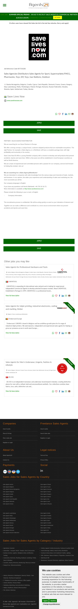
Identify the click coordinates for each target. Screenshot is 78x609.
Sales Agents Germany (46, 489)
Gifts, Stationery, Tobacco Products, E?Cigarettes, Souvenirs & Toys (57, 555)
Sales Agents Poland (8, 525)
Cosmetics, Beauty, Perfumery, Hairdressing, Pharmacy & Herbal (19, 562)
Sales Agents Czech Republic (10, 499)
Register (5, 442)
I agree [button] (45, 601)
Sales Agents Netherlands (9, 520)
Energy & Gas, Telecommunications (12, 565)
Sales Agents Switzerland (46, 525)
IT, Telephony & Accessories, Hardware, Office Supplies (17, 580)
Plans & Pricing (7, 433)
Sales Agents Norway (8, 523)
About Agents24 (7, 455)
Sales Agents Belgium (8, 487)
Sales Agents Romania (8, 530)
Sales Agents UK (44, 530)
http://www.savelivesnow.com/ (33, 189)
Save (39, 130)
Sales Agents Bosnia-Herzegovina (11, 489)
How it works (6, 429)
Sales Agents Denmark (8, 501)
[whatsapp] (56, 114)
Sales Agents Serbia (45, 513)
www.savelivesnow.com (14, 100)
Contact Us (6, 460)
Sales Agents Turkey (45, 528)
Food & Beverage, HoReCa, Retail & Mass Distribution (54, 550)
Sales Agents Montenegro (9, 518)
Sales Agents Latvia (45, 501)
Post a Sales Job (7, 438)
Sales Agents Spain (45, 520)
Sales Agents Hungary (45, 494)
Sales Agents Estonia (8, 504)
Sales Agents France (45, 487)
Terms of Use (44, 455)
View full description (12, 296)
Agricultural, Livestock (8, 548)
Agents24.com (15, 604)
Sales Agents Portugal (8, 528)
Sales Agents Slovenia (45, 518)
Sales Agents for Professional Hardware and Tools (26, 267)
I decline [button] (53, 601)
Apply (39, 123)
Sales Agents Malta (8, 515)
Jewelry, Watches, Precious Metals (12, 582)
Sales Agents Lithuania (46, 504)
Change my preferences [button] (51, 604)
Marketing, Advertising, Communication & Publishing (16, 585)
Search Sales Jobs (45, 433)
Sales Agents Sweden (45, 523)
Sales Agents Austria (8, 484)
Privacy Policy (44, 460)
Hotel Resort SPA (45, 558)
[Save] (59, 114)
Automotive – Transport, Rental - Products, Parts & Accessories (19, 550)
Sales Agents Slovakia (45, 515)
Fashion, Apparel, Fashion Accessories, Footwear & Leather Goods (57, 548)
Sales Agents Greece (45, 491)
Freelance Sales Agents (54, 423)
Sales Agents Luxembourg (9, 513)
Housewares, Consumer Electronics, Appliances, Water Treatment (57, 560)
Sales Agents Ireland (45, 496)
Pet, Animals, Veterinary (9, 590)
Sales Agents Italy (44, 499)
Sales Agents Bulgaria (8, 491)
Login (11, 442)
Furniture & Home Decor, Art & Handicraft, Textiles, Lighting (55, 553)
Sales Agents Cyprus (8, 496)
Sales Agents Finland (45, 484)
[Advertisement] (39, 349)
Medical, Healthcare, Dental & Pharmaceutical (14, 587)
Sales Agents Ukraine (45, 532)
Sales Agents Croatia (8, 494)
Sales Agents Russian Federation (11, 532)
